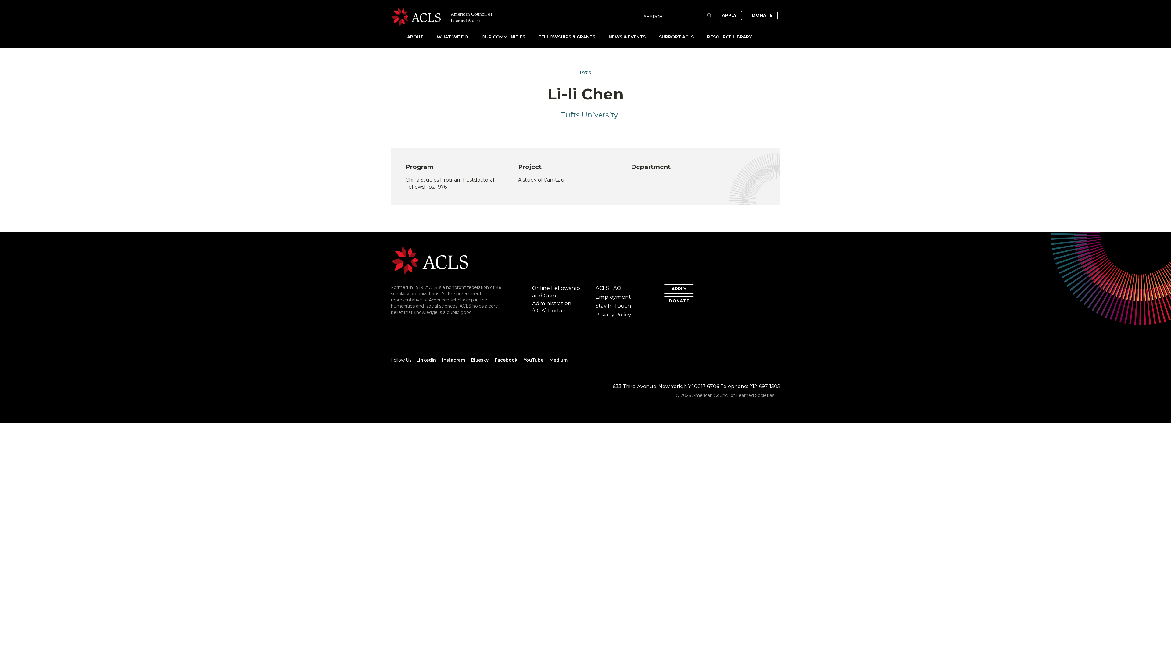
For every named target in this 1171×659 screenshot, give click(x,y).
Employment (613, 297)
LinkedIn (426, 360)
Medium (559, 360)
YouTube (533, 360)
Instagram (453, 360)
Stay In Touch (613, 306)
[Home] (488, 16)
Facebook (506, 360)
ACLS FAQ (608, 288)
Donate (762, 15)
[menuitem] (421, 36)
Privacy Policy (613, 314)
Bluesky (480, 360)
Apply (729, 15)
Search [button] (709, 15)
